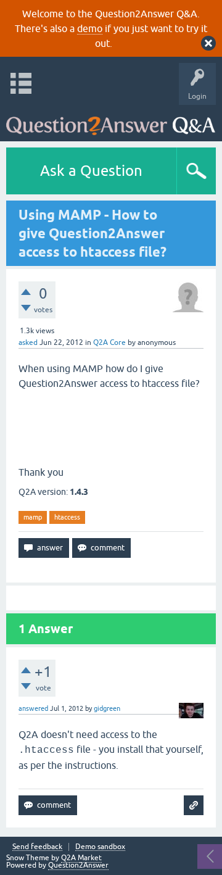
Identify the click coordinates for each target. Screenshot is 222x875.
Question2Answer (78, 865)
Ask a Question (91, 170)
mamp (32, 517)
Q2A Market (81, 857)
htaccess (67, 517)
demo (89, 28)
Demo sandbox (100, 847)
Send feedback (37, 847)
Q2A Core (109, 342)
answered (33, 708)
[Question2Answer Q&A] (110, 120)
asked (28, 342)
